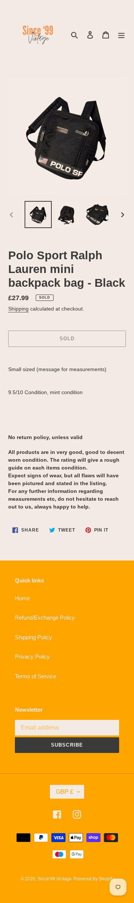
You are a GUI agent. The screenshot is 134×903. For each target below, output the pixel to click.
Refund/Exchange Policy (45, 617)
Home (22, 598)
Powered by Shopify (93, 878)
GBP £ (64, 792)
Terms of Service (35, 676)
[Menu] (121, 35)
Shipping (18, 309)
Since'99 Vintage (55, 878)
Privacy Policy (32, 656)
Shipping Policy (33, 637)
